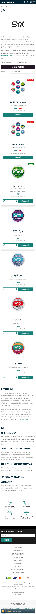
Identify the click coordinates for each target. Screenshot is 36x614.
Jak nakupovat (18, 560)
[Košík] (31, 2)
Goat (19, 594)
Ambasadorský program (18, 554)
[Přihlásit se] (27, 2)
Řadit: (3, 72)
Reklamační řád (18, 564)
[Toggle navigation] (34, 2)
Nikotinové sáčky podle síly (18, 570)
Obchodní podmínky (18, 557)
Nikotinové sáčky (6, 62)
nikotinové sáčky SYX (8, 55)
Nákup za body (23, 62)
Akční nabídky (18, 548)
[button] (24, 2)
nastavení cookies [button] (30, 608)
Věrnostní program (18, 551)
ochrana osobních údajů (18, 608)
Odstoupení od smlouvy (18, 573)
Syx (16, 594)
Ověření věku (18, 567)
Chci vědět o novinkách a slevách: (11, 532)
